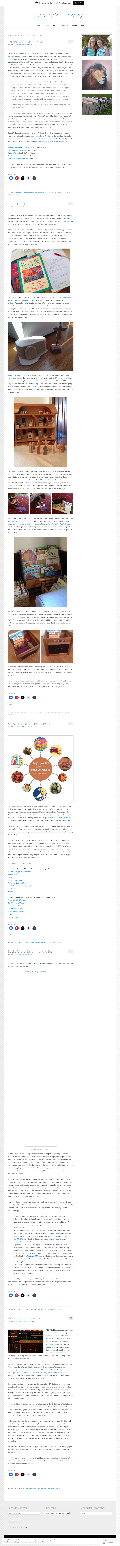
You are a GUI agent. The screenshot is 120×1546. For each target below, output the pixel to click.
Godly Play (20, 241)
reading (17, 195)
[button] (19, 503)
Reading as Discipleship (24, 1318)
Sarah (29, 44)
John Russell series (15, 59)
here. (33, 1375)
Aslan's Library (60, 16)
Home (38, 26)
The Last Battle (23, 1373)
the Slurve (25, 65)
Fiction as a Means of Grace (26, 41)
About (46, 26)
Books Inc (37, 142)
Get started (78, 3)
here (66, 1458)
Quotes (32, 192)
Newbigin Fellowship (54, 1336)
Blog (54, 26)
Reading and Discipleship (44, 192)
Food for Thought (78, 26)
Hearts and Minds (60, 142)
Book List (64, 26)
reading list (50, 1344)
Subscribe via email (18, 1507)
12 (71, 1318)
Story (10, 715)
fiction (10, 195)
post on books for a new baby (58, 818)
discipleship (64, 192)
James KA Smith (53, 1373)
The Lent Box (17, 203)
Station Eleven (13, 153)
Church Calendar (21, 712)
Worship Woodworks (15, 375)
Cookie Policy (41, 1542)
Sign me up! (14, 1520)
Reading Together (54, 942)
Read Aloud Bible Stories (36, 1256)
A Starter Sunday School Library (29, 724)
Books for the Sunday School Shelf (31, 951)
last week (20, 806)
